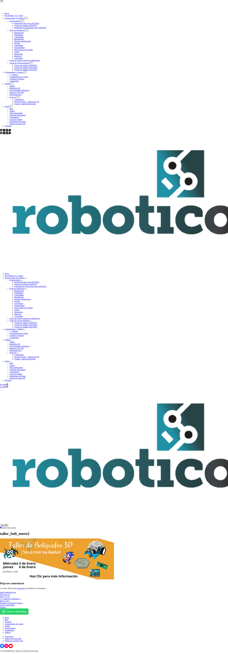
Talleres (8, 632)
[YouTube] (7, 134)
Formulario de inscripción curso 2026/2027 (30, 286)
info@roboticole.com (8, 592)
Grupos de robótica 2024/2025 (25, 323)
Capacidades (19, 295)
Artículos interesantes (18, 370)
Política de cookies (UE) (14, 641)
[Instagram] (4, 134)
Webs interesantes (16, 368)
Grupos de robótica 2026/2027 (25, 284)
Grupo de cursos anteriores (20, 321)
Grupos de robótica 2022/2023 (25, 327)
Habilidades (18, 293)
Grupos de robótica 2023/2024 (25, 325)
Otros (7, 361)
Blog (11, 363)
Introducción (19, 291)
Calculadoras (14, 372)
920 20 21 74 (5, 594)
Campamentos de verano (19, 333)
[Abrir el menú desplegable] (26, 278)
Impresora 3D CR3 (17, 348)
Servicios (13, 353)
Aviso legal (9, 636)
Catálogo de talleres (17, 336)
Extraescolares (15, 280)
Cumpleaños (14, 338)
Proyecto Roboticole (17, 289)
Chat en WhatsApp (17, 611)
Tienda (7, 340)
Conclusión (18, 316)
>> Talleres (14, 331)
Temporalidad (19, 306)
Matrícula (17, 314)
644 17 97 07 (5, 597)
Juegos (12, 365)
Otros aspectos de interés (23, 308)
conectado (20, 588)
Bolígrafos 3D (15, 344)
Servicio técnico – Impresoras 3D (26, 357)
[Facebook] (1, 134)
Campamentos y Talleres (14, 329)
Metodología (19, 297)
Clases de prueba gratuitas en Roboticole (25, 318)
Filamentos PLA (16, 350)
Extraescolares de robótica (14, 278)
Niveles (17, 301)
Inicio (7, 274)
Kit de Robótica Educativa (19, 346)
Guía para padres (16, 374)
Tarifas (16, 310)
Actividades (18, 304)
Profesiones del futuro (18, 376)
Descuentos (18, 312)
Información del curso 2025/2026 (26, 282)
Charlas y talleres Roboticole (25, 359)
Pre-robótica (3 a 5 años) (14, 276)
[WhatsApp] (10, 134)
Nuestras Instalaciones (22, 299)
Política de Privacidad (13, 639)
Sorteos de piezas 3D (17, 378)
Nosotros (8, 380)
